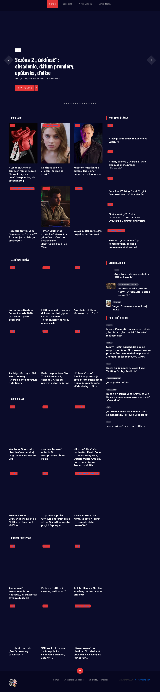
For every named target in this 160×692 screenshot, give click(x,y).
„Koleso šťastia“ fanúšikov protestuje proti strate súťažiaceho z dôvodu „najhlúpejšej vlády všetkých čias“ (88, 380)
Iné (13, 125)
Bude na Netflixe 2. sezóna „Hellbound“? (53, 589)
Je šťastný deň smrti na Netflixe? (125, 425)
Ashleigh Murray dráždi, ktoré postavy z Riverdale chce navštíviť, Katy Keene (23, 378)
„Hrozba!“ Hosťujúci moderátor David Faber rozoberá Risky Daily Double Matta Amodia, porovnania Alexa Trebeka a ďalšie (88, 457)
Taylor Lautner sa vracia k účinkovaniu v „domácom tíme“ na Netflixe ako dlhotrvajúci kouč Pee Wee (54, 239)
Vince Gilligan (85, 4)
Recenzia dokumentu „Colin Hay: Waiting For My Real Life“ (125, 369)
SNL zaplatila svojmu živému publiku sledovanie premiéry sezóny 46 (53, 652)
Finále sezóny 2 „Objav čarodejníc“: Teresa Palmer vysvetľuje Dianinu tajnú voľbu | (127, 217)
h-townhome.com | (143, 680)
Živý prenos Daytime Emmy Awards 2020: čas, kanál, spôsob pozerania (21, 314)
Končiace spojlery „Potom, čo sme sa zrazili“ (52, 171)
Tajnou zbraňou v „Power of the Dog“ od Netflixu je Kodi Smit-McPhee (22, 520)
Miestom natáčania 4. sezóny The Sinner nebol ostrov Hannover (87, 171)
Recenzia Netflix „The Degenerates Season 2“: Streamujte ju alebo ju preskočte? (23, 235)
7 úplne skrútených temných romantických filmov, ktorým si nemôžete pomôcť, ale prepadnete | (22, 174)
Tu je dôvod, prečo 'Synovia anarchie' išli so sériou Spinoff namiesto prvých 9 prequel (55, 520)
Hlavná (52, 4)
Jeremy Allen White (117, 382)
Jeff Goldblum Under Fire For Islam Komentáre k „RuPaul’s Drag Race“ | (127, 413)
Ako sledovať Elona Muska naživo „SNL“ (86, 311)
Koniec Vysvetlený (51, 125)
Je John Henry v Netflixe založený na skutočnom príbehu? (88, 591)
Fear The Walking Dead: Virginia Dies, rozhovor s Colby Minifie (128, 193)
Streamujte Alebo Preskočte (22, 189)
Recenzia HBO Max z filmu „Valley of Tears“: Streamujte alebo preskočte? (87, 520)
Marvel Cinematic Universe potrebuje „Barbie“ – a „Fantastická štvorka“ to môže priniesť (128, 332)
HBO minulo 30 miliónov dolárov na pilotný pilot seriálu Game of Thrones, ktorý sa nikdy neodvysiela (55, 316)
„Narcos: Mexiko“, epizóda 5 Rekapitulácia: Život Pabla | (53, 453)
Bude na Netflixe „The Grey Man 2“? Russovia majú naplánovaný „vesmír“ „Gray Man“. (128, 397)
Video (46, 189)
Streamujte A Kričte (116, 231)
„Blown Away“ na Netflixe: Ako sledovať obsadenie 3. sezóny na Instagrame (87, 652)
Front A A (80, 407)
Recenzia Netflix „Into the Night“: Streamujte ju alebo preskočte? (134, 292)
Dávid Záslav (105, 4)
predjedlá (67, 4)
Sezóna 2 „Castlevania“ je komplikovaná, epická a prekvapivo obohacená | (124, 243)
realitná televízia (82, 606)
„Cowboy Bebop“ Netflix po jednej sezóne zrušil (88, 232)
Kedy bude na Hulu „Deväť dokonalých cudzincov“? (20, 651)
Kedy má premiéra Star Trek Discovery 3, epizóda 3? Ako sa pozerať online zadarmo (55, 378)
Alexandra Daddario (74, 680)
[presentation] (8, 60)
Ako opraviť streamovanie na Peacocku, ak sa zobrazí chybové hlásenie (23, 592)
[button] (64, 103)
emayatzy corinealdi (98, 680)
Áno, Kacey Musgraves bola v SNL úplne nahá (131, 275)
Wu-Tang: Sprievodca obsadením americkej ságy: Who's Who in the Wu (23, 453)
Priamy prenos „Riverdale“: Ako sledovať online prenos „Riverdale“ (127, 165)
